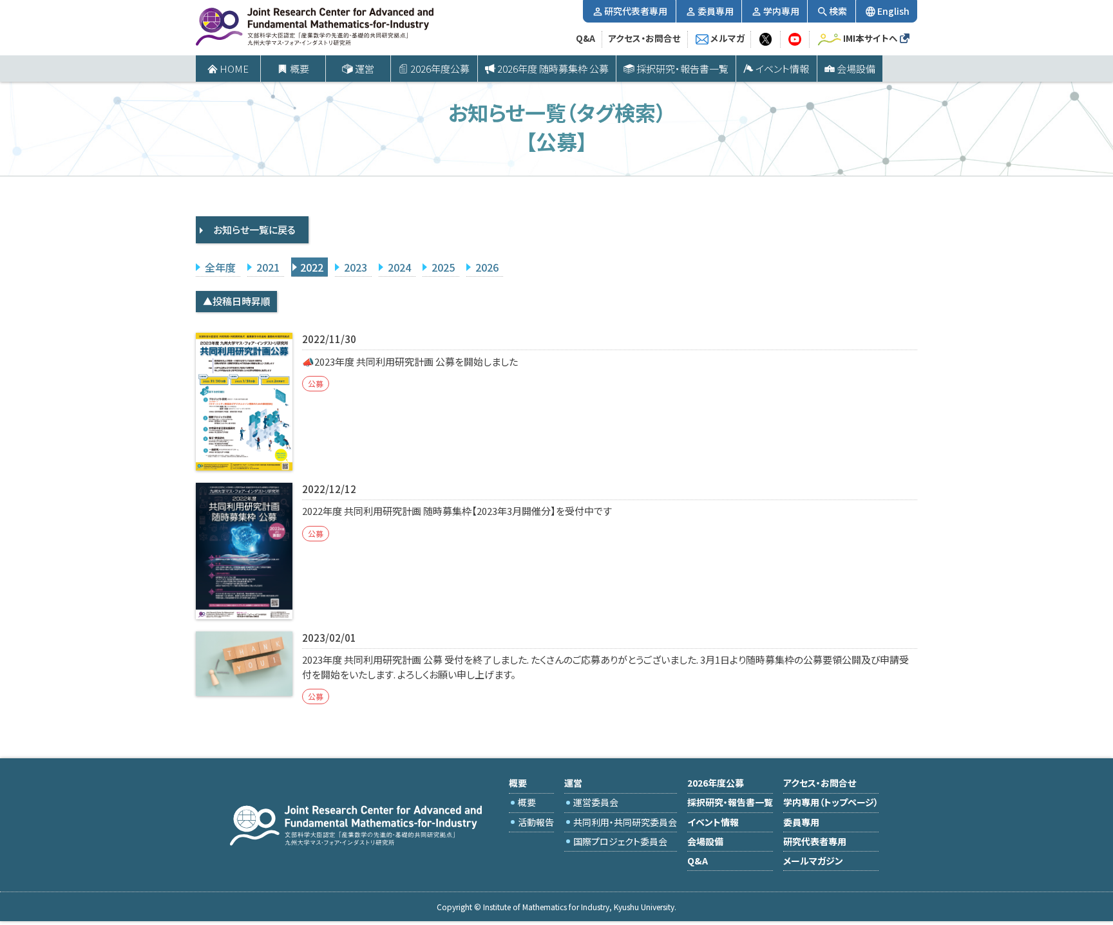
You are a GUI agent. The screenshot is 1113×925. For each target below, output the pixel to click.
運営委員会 (595, 802)
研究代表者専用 (635, 11)
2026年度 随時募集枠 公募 (553, 68)
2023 (355, 267)
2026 (487, 267)
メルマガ (727, 38)
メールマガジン (813, 860)
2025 (443, 267)
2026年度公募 (440, 68)
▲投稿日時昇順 (237, 301)
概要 (527, 802)
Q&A (585, 38)
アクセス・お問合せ (644, 38)
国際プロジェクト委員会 (620, 841)
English (893, 11)
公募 (315, 383)
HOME (234, 68)
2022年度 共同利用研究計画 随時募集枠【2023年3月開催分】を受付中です (457, 511)
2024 (399, 267)
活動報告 (536, 822)
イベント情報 (782, 68)
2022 (311, 267)
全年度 (220, 267)
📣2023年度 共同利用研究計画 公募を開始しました (410, 361)
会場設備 (856, 68)
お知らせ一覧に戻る (254, 229)
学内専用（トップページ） (831, 802)
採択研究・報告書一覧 (682, 68)
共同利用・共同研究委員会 (625, 822)
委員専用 (716, 11)
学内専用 (781, 11)
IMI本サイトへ (870, 38)
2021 (268, 267)
